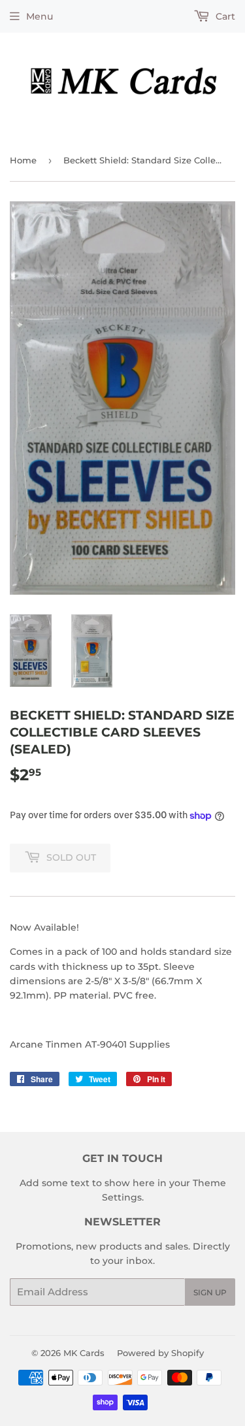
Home (23, 160)
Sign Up (210, 1292)
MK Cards (84, 1353)
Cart (224, 16)
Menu (39, 16)
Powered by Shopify (160, 1353)
